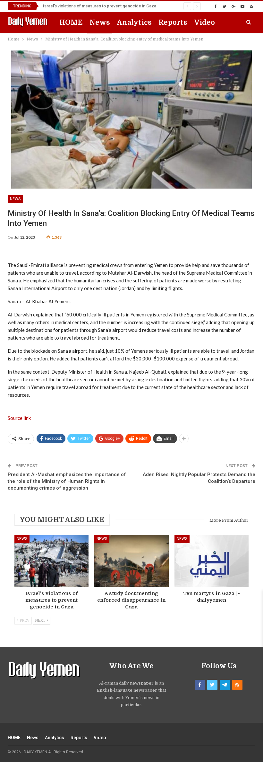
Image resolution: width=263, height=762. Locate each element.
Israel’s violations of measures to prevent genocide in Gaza (99, 6)
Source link (19, 418)
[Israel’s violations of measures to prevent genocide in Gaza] (51, 561)
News (99, 22)
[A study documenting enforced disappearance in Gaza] (131, 561)
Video (204, 22)
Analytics (134, 22)
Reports (172, 22)
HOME (71, 22)
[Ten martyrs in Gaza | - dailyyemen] (211, 561)
